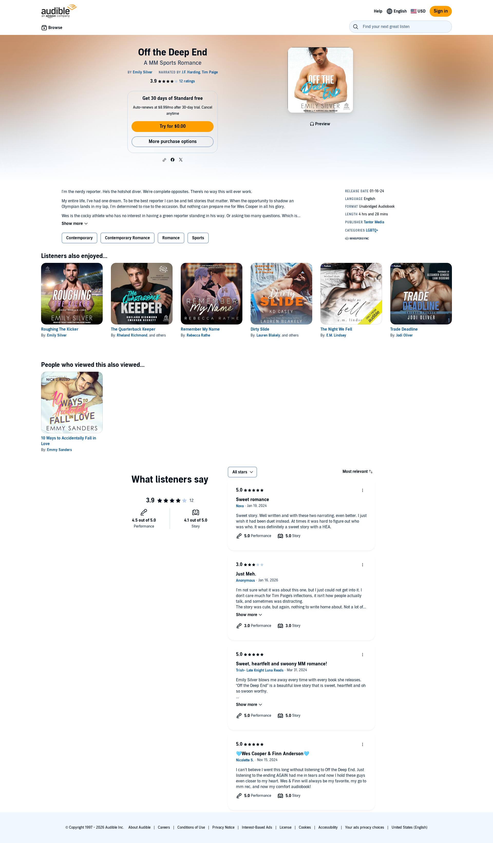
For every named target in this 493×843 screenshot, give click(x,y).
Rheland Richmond (132, 335)
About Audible (139, 827)
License (285, 827)
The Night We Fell (336, 329)
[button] (164, 160)
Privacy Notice (223, 827)
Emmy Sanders (59, 450)
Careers (164, 827)
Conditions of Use (191, 827)
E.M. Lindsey (336, 335)
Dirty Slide (260, 329)
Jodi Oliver (404, 335)
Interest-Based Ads (257, 827)
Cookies (305, 827)
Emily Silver (57, 335)
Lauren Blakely (268, 335)
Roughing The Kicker (59, 329)
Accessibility (328, 827)
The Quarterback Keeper (133, 329)
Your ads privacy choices (364, 827)
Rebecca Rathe (198, 335)
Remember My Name (200, 329)
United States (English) (410, 827)
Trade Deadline (404, 329)
